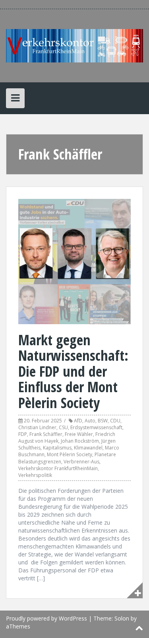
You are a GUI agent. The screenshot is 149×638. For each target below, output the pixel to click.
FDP (22, 434)
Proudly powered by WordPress (46, 618)
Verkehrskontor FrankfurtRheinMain (58, 468)
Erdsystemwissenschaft (96, 427)
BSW (103, 420)
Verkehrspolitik (35, 475)
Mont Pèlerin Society (69, 454)
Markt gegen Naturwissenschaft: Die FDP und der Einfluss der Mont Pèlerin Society (73, 371)
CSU (63, 427)
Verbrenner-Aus (81, 461)
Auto (90, 420)
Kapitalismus (57, 447)
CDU (115, 420)
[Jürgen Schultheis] (74, 45)
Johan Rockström (80, 441)
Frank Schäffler (45, 434)
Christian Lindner (37, 427)
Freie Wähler (79, 434)
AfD (78, 420)
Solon (121, 618)
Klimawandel (88, 447)
